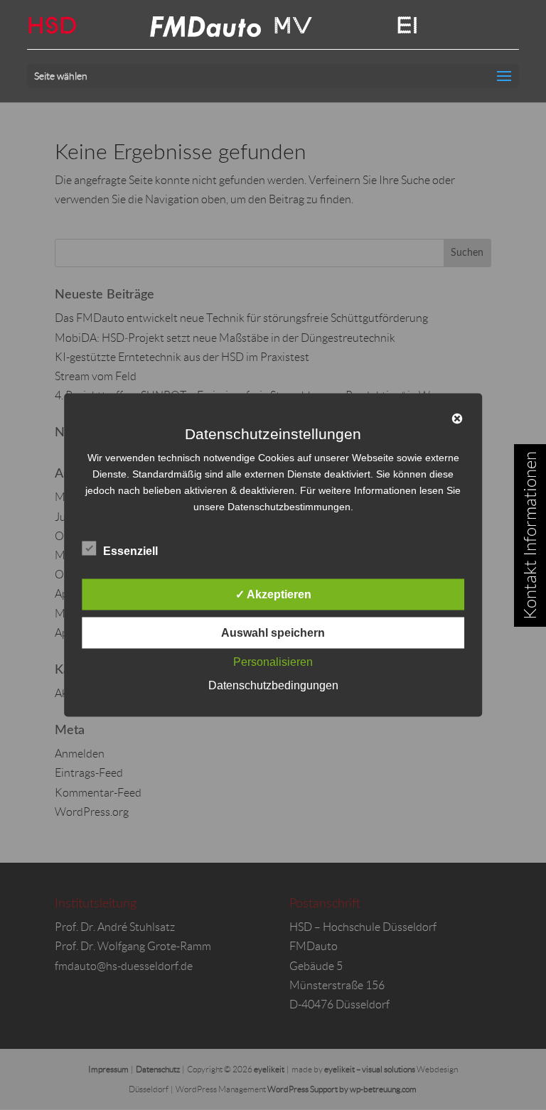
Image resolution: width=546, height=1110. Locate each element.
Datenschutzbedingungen (273, 685)
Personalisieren (273, 662)
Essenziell (130, 551)
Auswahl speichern (273, 633)
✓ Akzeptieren (273, 594)
